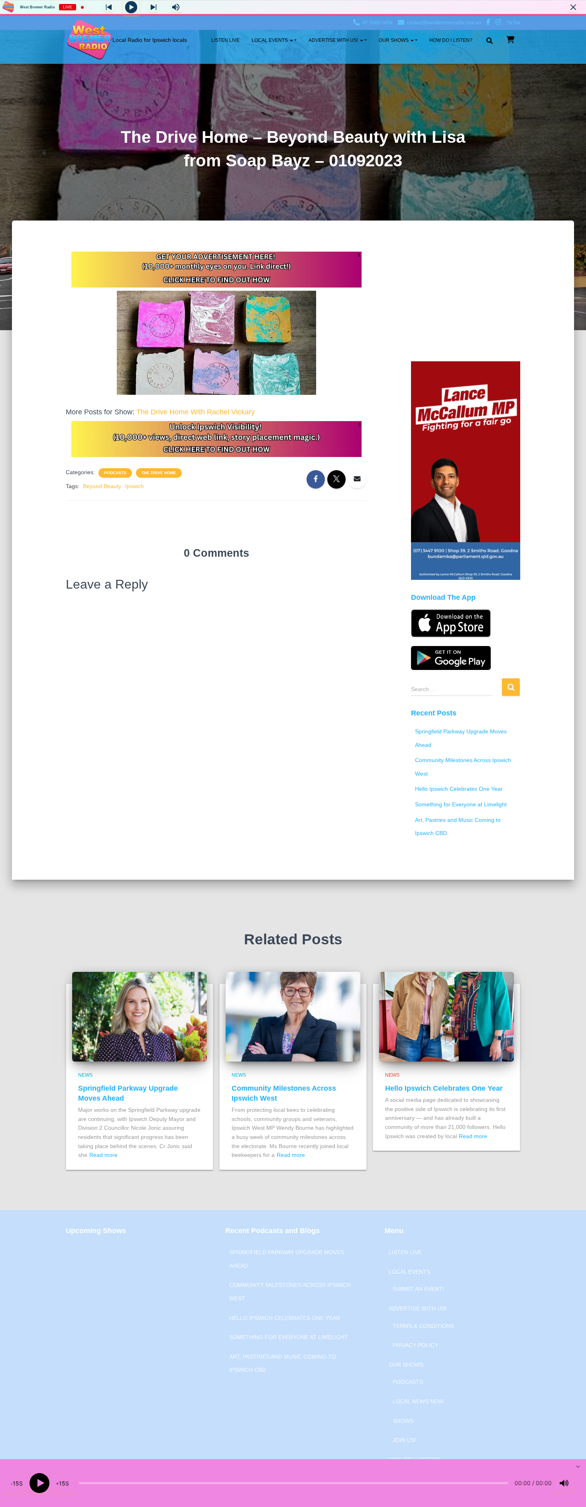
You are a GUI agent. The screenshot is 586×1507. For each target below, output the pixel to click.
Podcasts (115, 473)
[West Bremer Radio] (126, 40)
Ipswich (134, 486)
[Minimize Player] (573, 7)
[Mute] (564, 1483)
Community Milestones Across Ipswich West (290, 1292)
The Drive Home (159, 473)
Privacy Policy (415, 1345)
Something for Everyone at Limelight (461, 804)
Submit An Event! (418, 1289)
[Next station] (109, 7)
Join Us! (404, 1440)
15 (16, 1483)
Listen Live (225, 40)
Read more (103, 1155)
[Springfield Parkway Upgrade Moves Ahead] (139, 1016)
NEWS (85, 1075)
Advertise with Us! (334, 40)
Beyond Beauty (102, 486)
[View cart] (510, 39)
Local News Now (418, 1401)
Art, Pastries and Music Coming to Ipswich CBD (282, 1363)
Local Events (270, 40)
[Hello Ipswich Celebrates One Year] (446, 1016)
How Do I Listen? (450, 40)
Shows (403, 1421)
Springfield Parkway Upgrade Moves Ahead (286, 1259)
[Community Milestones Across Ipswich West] (293, 1016)
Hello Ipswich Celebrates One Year (459, 789)
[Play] (39, 1483)
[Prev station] (153, 7)
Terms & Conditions (423, 1326)
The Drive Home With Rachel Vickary (195, 412)
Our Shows (394, 40)
